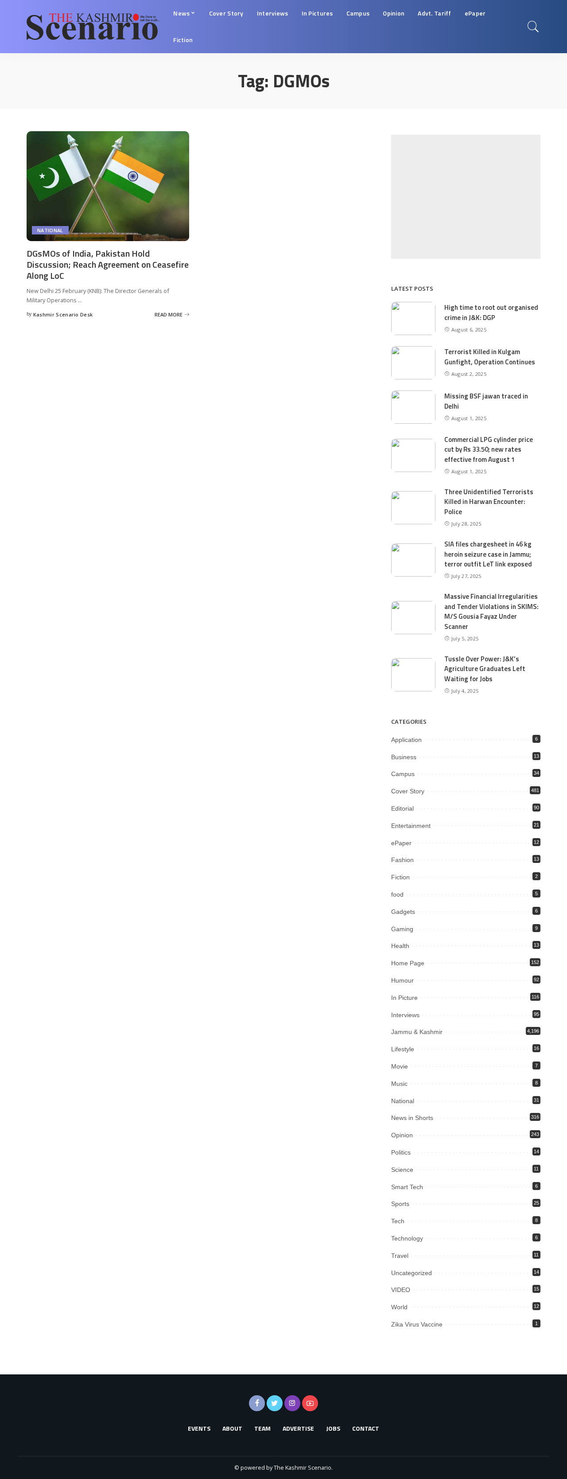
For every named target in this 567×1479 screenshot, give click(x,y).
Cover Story (407, 791)
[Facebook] (257, 1403)
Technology (407, 1238)
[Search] (533, 26)
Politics (401, 1152)
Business (403, 757)
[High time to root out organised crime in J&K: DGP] (413, 318)
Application (406, 739)
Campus (403, 773)
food (397, 894)
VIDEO (400, 1289)
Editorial (402, 808)
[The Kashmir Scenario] (93, 26)
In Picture (404, 997)
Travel (399, 1255)
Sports (400, 1203)
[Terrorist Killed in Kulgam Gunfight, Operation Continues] (413, 362)
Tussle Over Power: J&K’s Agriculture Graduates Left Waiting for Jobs (484, 669)
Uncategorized (411, 1272)
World (399, 1307)
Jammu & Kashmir (417, 1031)
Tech (397, 1221)
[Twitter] (275, 1403)
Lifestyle (402, 1049)
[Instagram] (292, 1403)
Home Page (407, 963)
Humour (402, 980)
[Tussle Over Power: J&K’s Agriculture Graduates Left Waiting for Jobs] (413, 674)
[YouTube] (310, 1403)
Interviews (405, 1015)
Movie (399, 1066)
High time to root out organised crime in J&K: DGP (491, 312)
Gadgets (403, 911)
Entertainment (411, 825)
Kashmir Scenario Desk (63, 314)
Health (400, 945)
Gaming (402, 929)
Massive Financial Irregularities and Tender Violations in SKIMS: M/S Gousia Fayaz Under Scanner (491, 611)
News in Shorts (412, 1117)
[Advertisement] (465, 197)
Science (402, 1169)
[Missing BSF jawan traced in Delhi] (413, 407)
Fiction (400, 877)
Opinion (402, 1135)
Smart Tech (407, 1186)
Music (399, 1083)
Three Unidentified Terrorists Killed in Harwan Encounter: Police (488, 502)
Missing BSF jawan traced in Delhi (486, 401)
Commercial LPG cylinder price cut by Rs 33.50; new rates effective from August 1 (488, 449)
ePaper (401, 843)
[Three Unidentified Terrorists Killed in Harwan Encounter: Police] (413, 507)
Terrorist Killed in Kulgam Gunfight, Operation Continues (489, 357)
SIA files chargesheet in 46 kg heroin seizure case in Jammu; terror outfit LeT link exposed (488, 554)
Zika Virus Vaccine (417, 1324)
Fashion (402, 859)
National (50, 230)
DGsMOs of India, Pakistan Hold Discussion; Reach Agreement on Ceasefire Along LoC (108, 264)
